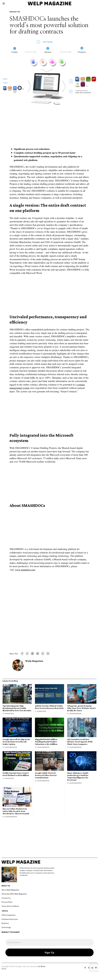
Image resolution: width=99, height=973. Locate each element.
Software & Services (10, 919)
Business (5, 923)
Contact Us (6, 898)
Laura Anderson (75, 713)
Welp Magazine (34, 661)
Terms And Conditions (10, 906)
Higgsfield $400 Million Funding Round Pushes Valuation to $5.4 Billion (46, 741)
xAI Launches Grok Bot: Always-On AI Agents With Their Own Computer (79, 741)
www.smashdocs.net (25, 569)
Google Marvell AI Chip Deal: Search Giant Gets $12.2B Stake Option (16, 741)
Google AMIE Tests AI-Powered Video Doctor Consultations (46, 775)
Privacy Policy (7, 902)
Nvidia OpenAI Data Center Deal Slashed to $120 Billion (16, 774)
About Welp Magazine (10, 890)
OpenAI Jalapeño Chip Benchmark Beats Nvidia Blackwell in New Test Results (17, 708)
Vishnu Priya (9, 713)
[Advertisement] (49, 128)
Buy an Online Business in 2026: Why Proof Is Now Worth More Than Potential (16, 811)
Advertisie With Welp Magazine (14, 894)
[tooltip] (22, 653)
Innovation (15, 12)
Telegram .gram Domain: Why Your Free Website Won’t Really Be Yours (81, 708)
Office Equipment (8, 915)
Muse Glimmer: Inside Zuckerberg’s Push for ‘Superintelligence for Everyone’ (78, 776)
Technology (6, 927)
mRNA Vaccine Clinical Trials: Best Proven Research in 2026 (49, 707)
